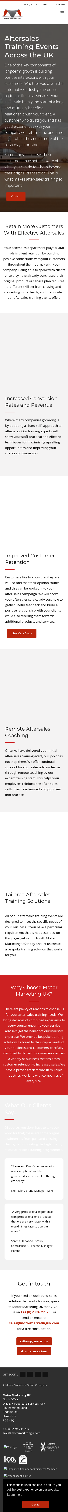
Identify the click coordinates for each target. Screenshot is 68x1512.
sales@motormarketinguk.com (34, 1323)
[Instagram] (45, 1374)
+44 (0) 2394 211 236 (35, 4)
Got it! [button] (36, 1504)
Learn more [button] (14, 1494)
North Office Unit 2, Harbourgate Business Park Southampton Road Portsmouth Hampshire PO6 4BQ (24, 1407)
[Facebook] (38, 1374)
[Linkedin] (23, 1374)
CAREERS (60, 4)
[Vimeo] (30, 1374)
